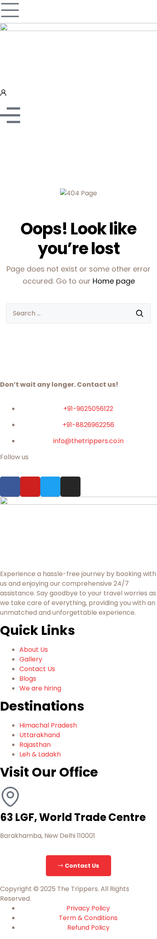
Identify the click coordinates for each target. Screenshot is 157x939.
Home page (114, 281)
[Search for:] (78, 313)
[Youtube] (30, 487)
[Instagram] (70, 487)
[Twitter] (50, 487)
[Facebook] (10, 487)
